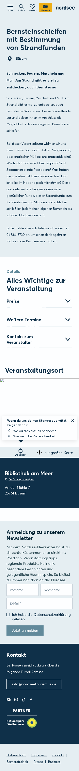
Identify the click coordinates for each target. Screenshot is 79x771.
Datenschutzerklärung (52, 614)
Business (54, 762)
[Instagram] (16, 699)
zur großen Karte (59, 452)
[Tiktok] (23, 699)
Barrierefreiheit (17, 762)
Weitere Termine (23, 319)
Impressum (39, 755)
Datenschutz (16, 755)
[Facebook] (31, 699)
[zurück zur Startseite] (65, 8)
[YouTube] (8, 699)
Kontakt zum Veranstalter (19, 339)
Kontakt (58, 755)
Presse (38, 762)
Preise (12, 301)
